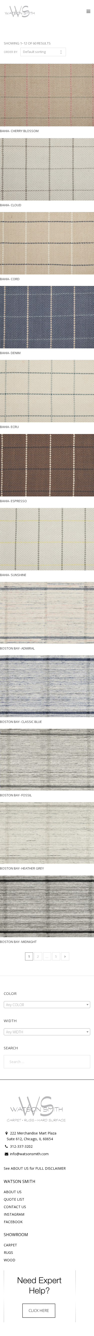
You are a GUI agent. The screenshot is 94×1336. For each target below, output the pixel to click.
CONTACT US (15, 1206)
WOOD (9, 1260)
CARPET (10, 1245)
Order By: (11, 52)
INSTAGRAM (14, 1214)
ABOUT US (13, 1191)
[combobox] (47, 1004)
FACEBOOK (13, 1221)
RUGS (8, 1252)
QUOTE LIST (14, 1199)
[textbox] (47, 1004)
